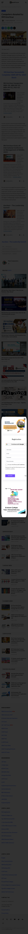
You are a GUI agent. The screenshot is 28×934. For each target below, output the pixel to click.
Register (10, 475)
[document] (14, 467)
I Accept (10, 464)
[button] (24, 419)
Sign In (26, 475)
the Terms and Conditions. (18, 464)
